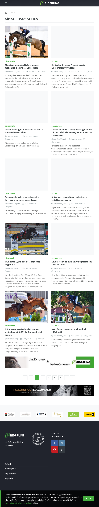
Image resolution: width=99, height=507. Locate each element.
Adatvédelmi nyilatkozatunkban (19, 503)
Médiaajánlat (10, 469)
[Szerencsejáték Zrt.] (73, 414)
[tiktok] (62, 449)
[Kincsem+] (89, 414)
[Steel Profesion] (41, 414)
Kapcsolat (9, 478)
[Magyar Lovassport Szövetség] (9, 414)
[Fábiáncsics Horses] (57, 414)
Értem (88, 499)
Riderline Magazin (13, 71)
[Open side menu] (6, 3)
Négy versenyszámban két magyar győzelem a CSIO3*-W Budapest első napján (23, 332)
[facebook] (54, 443)
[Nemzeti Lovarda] (25, 414)
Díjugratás (10, 61)
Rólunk (8, 464)
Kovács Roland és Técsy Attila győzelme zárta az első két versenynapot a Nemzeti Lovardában (72, 132)
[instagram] (62, 443)
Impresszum (10, 474)
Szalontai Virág (12, 339)
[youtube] (54, 449)
